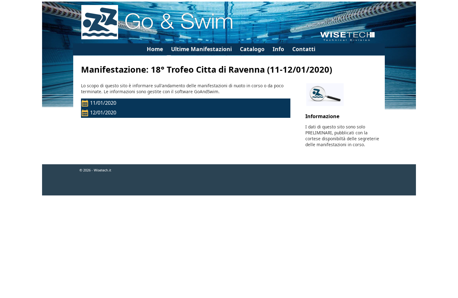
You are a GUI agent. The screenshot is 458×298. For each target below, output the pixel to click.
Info (278, 49)
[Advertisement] (229, 216)
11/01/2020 (104, 102)
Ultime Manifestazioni (201, 49)
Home (155, 49)
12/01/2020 (104, 112)
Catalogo (252, 49)
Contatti (303, 49)
